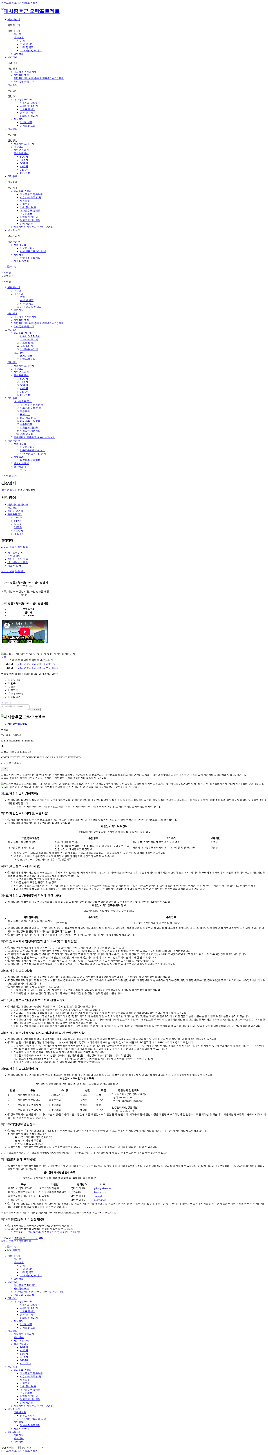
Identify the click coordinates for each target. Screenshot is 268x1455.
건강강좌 (19, 147)
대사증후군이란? (23, 99)
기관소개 (19, 37)
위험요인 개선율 (29, 217)
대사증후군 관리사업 (25, 71)
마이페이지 (13, 1432)
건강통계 (12, 176)
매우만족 (16, 680)
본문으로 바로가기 (11, 2)
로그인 (23, 470)
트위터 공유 (13, 556)
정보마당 (19, 119)
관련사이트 (7, 1238)
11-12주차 (25, 173)
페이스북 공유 (15, 552)
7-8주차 (24, 166)
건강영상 (12, 129)
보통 (13, 686)
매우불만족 (17, 693)
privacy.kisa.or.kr (102, 1188)
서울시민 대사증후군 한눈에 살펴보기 (34, 227)
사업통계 (19, 254)
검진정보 (19, 1435)
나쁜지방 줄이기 (29, 106)
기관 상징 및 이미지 (31, 50)
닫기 (4, 769)
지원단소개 (13, 19)
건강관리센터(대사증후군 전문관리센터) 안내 (39, 78)
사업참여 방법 (21, 75)
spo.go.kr (98, 1196)
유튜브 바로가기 (31, 1450)
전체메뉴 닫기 (9, 475)
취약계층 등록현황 (30, 258)
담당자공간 (13, 230)
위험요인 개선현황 (30, 220)
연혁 (22, 40)
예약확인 (19, 1441)
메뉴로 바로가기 (31, 2)
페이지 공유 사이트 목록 (14, 547)
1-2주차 (24, 156)
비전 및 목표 (27, 47)
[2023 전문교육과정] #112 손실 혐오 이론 (40, 667)
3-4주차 (24, 160)
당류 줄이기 (26, 112)
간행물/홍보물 (27, 125)
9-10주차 (24, 169)
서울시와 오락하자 (30, 103)
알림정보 (19, 53)
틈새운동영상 (21, 153)
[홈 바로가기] (16, 1241)
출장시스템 (20, 466)
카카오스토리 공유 (17, 559)
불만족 (14, 690)
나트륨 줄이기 (27, 109)
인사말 (17, 34)
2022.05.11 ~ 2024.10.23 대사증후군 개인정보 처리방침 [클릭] (47, 1232)
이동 (40, 1238)
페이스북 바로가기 (11, 1450)
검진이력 (19, 1438)
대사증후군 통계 (23, 191)
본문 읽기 (20, 571)
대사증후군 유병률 (30, 210)
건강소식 (12, 85)
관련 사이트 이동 (10, 1447)
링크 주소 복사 (15, 565)
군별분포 (25, 204)
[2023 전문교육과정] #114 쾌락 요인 (37, 664)
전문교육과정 (27, 248)
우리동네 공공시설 (24, 81)
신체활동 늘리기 (29, 116)
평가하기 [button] (6, 702)
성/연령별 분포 (28, 207)
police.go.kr (100, 1200)
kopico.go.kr (100, 1192)
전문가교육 (20, 245)
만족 (13, 683)
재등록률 (25, 200)
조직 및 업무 (27, 44)
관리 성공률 (26, 223)
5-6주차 (24, 163)
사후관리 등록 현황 (30, 197)
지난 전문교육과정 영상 (33, 251)
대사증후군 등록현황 (31, 194)
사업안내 (12, 57)
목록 (3, 657)
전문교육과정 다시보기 (32, 450)
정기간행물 (26, 122)
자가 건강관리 (21, 150)
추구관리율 (26, 213)
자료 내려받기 (21, 261)
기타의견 (16, 697)
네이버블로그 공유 (17, 562)
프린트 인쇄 (7, 571)
